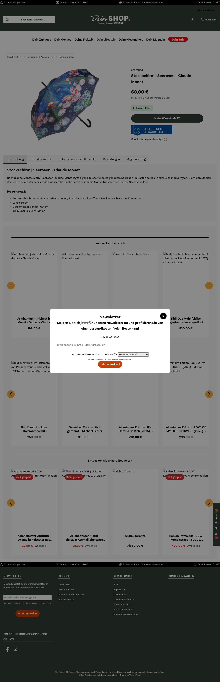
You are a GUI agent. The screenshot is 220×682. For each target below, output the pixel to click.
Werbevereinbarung (122, 359)
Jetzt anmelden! (110, 364)
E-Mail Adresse (110, 337)
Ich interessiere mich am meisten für (94, 354)
